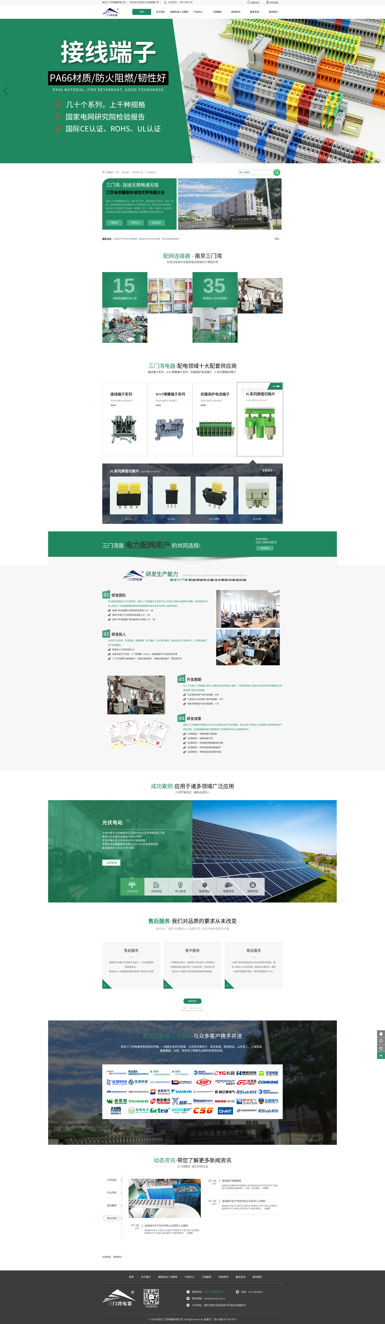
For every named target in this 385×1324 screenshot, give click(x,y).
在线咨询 (156, 223)
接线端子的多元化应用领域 (149, 239)
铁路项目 (228, 891)
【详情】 (172, 1233)
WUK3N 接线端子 (154, 1225)
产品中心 (198, 12)
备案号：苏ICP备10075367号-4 (220, 1319)
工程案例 (217, 12)
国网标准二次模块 (179, 12)
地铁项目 (252, 891)
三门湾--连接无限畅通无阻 (132, 185)
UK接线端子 (150, 172)
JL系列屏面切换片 (225, 372)
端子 (118, 172)
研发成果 (194, 719)
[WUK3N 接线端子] (165, 1198)
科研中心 (135, 223)
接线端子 (126, 172)
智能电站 (204, 891)
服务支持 (254, 12)
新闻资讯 (235, 12)
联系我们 (273, 12)
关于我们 (160, 12)
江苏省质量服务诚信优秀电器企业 (135, 192)
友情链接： (107, 1257)
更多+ (277, 239)
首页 (142, 12)
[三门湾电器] (111, 16)
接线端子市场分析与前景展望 (125, 239)
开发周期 (194, 680)
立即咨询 (111, 862)
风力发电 (180, 891)
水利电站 (156, 891)
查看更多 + (268, 470)
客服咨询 (381, 1041)
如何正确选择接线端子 (171, 239)
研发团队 (119, 595)
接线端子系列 (156, 372)
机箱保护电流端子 (202, 372)
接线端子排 (137, 172)
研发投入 (119, 634)
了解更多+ (114, 223)
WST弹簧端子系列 (178, 372)
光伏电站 (132, 891)
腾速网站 (117, 1257)
